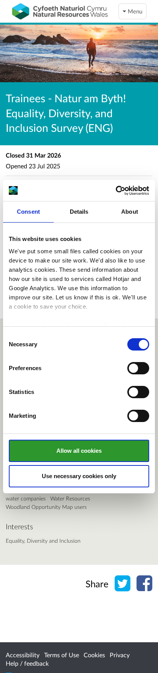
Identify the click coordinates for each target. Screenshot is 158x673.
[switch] (138, 368)
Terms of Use (61, 654)
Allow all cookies (79, 450)
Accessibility (23, 654)
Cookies (94, 654)
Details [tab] (79, 211)
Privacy (120, 654)
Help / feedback (27, 663)
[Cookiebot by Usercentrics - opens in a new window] (115, 191)
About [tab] (129, 211)
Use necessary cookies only (79, 476)
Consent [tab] (28, 211)
